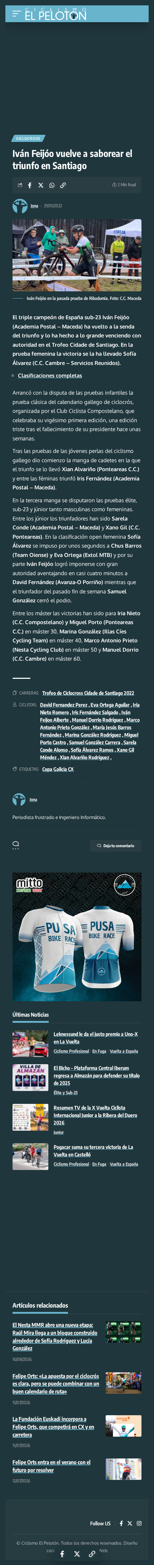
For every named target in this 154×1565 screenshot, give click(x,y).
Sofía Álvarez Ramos (92, 750)
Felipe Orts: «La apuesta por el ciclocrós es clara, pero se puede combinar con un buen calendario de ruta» (56, 1384)
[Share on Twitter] (41, 185)
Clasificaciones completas (50, 375)
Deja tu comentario (119, 845)
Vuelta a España (124, 1051)
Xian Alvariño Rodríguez (84, 757)
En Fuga (99, 1051)
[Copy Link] (63, 185)
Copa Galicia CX (58, 769)
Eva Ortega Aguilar (110, 705)
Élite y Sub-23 (66, 1092)
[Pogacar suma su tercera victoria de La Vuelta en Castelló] (30, 1156)
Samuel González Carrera (94, 742)
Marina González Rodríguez (93, 735)
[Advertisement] (77, 76)
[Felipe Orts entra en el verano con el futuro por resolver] (123, 1469)
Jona (34, 205)
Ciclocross (28, 138)
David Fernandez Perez (63, 705)
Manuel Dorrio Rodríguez (97, 720)
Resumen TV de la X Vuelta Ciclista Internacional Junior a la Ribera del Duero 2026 (95, 1115)
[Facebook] (121, 1524)
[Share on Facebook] (30, 185)
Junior (59, 1132)
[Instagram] (139, 1524)
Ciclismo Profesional (71, 1051)
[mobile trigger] (19, 13)
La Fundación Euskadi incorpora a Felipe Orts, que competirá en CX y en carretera (53, 1427)
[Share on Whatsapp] (52, 185)
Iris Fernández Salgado (95, 712)
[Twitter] (130, 1524)
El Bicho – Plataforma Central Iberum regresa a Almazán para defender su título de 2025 (97, 1075)
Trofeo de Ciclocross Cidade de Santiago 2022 (88, 693)
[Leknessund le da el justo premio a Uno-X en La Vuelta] (30, 1043)
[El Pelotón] (58, 14)
